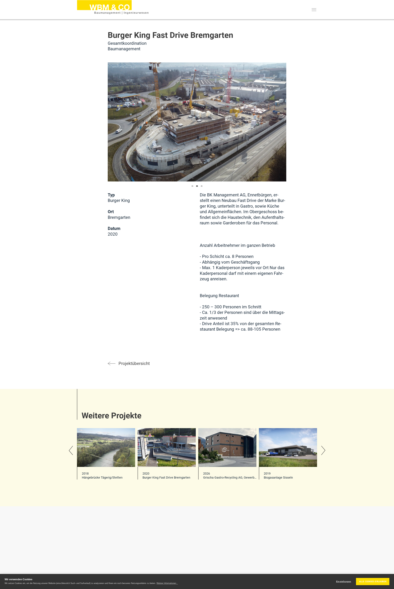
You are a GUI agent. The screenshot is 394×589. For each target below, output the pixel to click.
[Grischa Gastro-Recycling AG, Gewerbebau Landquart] (227, 454)
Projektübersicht (134, 363)
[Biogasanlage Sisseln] (288, 454)
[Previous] (71, 450)
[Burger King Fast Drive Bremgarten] (113, 7)
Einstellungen (343, 581)
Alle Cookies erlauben (372, 581)
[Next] (323, 450)
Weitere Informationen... (167, 583)
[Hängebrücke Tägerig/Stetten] (106, 454)
